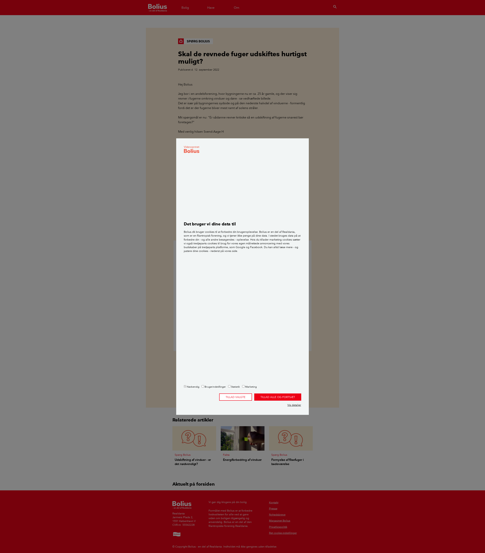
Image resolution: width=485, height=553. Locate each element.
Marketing (251, 386)
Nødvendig (192, 386)
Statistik (235, 386)
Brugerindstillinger (215, 386)
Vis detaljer (294, 405)
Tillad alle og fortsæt (277, 397)
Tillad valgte (236, 397)
